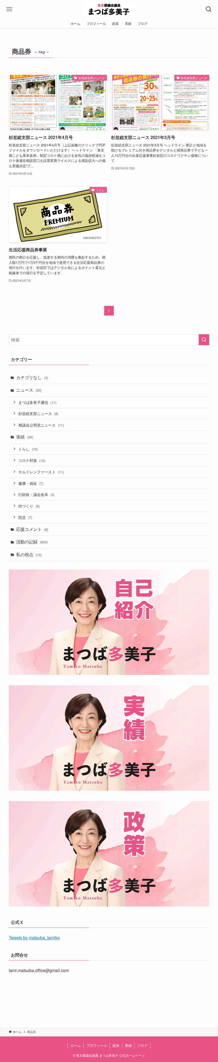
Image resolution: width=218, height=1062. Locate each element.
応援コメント (32, 529)
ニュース (28, 390)
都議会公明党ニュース (41, 425)
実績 (24, 437)
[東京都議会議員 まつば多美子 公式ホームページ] (109, 9)
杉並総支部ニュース (38, 413)
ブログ (142, 1045)
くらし (28, 449)
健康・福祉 (30, 483)
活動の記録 (32, 542)
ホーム (75, 1045)
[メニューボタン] (9, 9)
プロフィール (96, 1045)
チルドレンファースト (41, 471)
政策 (115, 1045)
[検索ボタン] (208, 9)
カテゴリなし (32, 377)
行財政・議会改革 (36, 494)
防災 (25, 517)
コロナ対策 (31, 460)
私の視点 (28, 554)
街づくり (29, 506)
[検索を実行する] (204, 339)
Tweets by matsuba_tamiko (34, 937)
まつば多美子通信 (37, 402)
